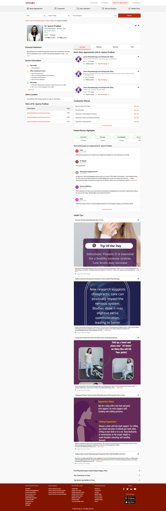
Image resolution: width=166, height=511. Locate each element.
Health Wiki (75, 488)
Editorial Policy (99, 499)
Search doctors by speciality (56, 492)
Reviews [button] (99, 47)
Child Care (28, 503)
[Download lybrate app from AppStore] (130, 503)
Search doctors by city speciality (57, 494)
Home (27, 20)
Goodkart (27, 488)
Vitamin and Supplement (32, 490)
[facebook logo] (124, 489)
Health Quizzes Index (77, 494)
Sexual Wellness (29, 496)
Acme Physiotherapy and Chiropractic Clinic (38, 113)
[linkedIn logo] (131, 489)
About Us (97, 488)
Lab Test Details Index (78, 501)
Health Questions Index (78, 492)
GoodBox (27, 505)
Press (96, 501)
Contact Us (98, 490)
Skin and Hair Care (30, 494)
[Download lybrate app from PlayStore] (130, 499)
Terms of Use (98, 496)
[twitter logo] (127, 489)
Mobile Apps (98, 494)
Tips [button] (132, 47)
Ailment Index (75, 499)
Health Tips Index (76, 490)
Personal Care (29, 501)
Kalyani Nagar (50, 20)
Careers (97, 492)
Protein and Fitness (30, 492)
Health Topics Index (77, 496)
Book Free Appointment (120, 3)
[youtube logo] (135, 489)
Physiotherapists (39, 20)
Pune (31, 20)
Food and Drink (29, 499)
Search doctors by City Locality (57, 490)
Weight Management (31, 498)
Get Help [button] (82, 47)
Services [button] (115, 47)
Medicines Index (76, 498)
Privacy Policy (98, 498)
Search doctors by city (55, 488)
